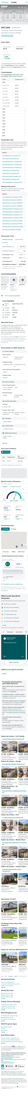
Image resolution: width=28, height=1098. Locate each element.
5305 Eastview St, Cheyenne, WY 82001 (12, 226)
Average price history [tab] (15, 486)
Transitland (19, 1046)
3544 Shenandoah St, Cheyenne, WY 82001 (13, 214)
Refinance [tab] (5, 242)
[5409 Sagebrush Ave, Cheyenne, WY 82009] (9, 933)
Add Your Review (14, 662)
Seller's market (14, 500)
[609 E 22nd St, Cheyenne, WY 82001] (9, 879)
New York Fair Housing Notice (6, 1058)
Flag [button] (22, 656)
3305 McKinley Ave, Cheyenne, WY (11, 155)
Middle (13, 551)
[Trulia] (2, 1066)
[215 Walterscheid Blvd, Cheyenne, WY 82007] (9, 825)
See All (4, 625)
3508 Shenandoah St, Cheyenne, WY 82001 (13, 208)
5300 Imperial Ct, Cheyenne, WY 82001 (12, 203)
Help (10, 1073)
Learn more (5, 590)
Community (10, 632)
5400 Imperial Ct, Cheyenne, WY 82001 (12, 223)
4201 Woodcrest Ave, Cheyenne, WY (11, 167)
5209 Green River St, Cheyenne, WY (11, 176)
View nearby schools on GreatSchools (13, 584)
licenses (15, 1053)
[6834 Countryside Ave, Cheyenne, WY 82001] (9, 772)
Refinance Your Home (7, 35)
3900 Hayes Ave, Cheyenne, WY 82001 (12, 220)
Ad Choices (20, 1073)
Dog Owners (19, 632)
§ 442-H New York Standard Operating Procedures (10, 1057)
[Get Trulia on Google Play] (20, 1066)
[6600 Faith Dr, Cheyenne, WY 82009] (9, 747)
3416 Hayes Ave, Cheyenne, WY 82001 (12, 205)
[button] (27, 2)
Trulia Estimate (8, 74)
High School (21, 551)
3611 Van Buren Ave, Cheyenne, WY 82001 (13, 197)
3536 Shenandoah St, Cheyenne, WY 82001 (13, 217)
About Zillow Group (11, 1071)
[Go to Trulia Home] (14, 2)
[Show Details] (25, 82)
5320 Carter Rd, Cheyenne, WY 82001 (12, 200)
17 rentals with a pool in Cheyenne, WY (12, 817)
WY (6, 976)
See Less (5, 443)
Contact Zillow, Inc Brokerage (7, 1062)
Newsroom (7, 1072)
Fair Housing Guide (19, 1071)
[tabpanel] (14, 257)
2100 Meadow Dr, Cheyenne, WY (10, 179)
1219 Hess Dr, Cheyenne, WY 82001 (11, 229)
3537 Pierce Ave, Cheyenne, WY (10, 158)
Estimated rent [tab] (19, 239)
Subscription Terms (4, 1073)
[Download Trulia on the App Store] (9, 1066)
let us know (16, 1083)
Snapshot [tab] (5, 486)
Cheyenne (5, 696)
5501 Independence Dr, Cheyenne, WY (12, 164)
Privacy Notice (14, 1073)
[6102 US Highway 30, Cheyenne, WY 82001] (9, 907)
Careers (2, 1072)
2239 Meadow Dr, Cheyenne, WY (10, 170)
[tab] (5, 452)
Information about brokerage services (10, 1059)
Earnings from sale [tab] (7, 239)
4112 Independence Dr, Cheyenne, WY (12, 161)
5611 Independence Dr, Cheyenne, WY (12, 182)
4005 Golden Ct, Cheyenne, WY (10, 173)
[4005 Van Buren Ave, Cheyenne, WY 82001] (9, 957)
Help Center (4, 1088)
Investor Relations (13, 1072)
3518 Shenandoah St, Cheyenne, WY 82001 (13, 211)
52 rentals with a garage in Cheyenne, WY (13, 764)
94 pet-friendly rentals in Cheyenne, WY (13, 739)
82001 (17, 336)
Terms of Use (19, 1072)
